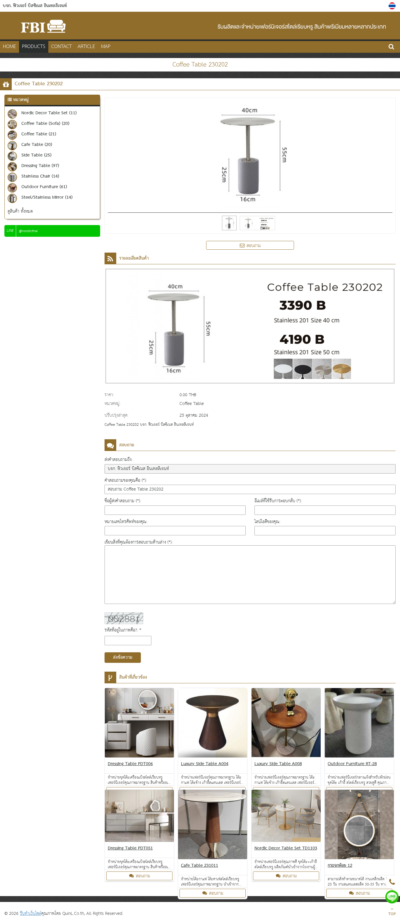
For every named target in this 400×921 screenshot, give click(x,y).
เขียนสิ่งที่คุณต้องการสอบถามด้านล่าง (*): (138, 542)
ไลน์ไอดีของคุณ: (267, 522)
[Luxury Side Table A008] (286, 724)
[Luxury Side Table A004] (212, 724)
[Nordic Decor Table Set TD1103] (286, 817)
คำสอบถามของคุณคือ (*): (126, 480)
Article (86, 46)
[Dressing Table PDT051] (139, 817)
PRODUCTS (33, 46)
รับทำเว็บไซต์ (30, 913)
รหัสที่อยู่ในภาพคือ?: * (123, 630)
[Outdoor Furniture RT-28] (359, 724)
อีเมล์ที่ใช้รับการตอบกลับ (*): (278, 501)
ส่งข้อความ (122, 657)
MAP (105, 46)
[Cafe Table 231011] (212, 826)
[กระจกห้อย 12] (359, 826)
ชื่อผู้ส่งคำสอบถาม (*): (123, 501)
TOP (392, 914)
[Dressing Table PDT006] (139, 724)
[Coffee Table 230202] (393, 6)
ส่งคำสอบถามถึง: (118, 460)
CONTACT (61, 46)
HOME (9, 46)
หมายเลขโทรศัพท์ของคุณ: (126, 522)
